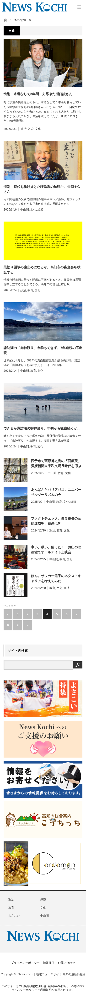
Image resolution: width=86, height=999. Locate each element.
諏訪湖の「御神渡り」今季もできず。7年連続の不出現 (43, 350)
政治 (24, 129)
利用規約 (46, 990)
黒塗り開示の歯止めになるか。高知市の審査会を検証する (42, 269)
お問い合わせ (66, 963)
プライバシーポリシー (25, 963)
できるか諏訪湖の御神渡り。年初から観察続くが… (42, 428)
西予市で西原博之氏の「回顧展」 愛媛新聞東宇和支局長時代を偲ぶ (56, 463)
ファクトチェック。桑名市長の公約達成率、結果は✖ (56, 520)
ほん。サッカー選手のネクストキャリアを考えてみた (56, 578)
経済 (40, 209)
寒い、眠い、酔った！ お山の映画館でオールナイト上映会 (56, 549)
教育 (31, 129)
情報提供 (48, 963)
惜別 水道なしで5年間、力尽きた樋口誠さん (38, 94)
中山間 (24, 209)
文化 (38, 129)
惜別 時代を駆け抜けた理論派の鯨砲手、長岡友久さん (42, 189)
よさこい (14, 915)
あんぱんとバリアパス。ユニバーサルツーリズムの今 (56, 492)
